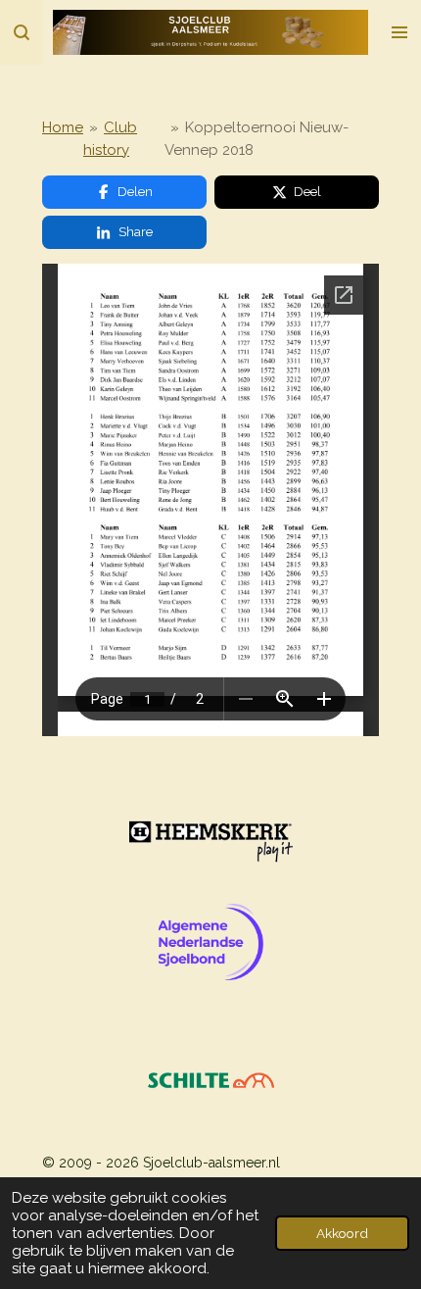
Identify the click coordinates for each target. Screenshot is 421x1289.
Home (62, 127)
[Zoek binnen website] (21, 32)
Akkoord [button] (342, 1233)
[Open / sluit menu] (399, 32)
